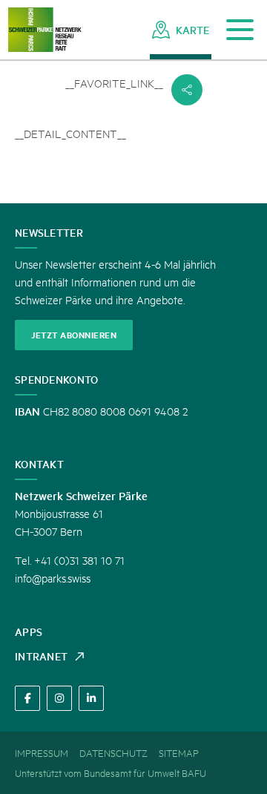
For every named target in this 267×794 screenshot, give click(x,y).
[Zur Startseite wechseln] (44, 30)
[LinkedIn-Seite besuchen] (91, 698)
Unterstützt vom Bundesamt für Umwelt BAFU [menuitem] (110, 772)
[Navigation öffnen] (240, 30)
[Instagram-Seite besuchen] (59, 698)
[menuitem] (180, 29)
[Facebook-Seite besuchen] (27, 698)
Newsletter (49, 232)
